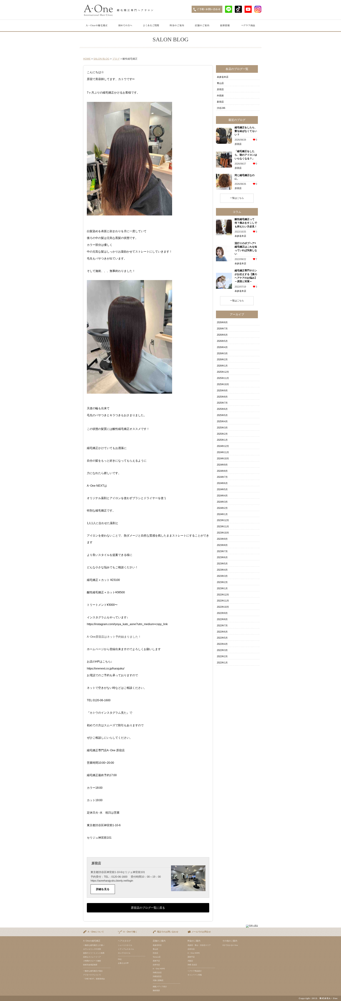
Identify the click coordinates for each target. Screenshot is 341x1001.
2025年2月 (222, 434)
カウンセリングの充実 (92, 949)
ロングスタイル (124, 953)
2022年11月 (223, 600)
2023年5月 (222, 563)
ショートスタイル (125, 945)
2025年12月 (223, 372)
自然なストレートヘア (92, 957)
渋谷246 (221, 108)
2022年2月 (222, 656)
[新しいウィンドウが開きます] (228, 12)
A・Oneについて (96, 932)
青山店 (220, 83)
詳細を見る (102, 889)
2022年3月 (222, 650)
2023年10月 (223, 532)
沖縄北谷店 (157, 972)
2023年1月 (222, 588)
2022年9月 (222, 613)
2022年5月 (222, 637)
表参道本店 (222, 77)
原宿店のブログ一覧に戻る (148, 907)
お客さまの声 (123, 963)
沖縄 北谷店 (192, 965)
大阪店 (190, 961)
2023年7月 (222, 551)
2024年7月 (222, 477)
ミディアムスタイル (126, 949)
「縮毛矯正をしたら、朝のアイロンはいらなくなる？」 (246, 155)
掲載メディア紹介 (160, 987)
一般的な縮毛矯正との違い (93, 945)
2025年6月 (222, 409)
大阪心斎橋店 (158, 980)
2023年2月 (222, 582)
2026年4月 (222, 347)
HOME (87, 58)
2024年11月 (223, 452)
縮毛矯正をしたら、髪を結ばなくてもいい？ (246, 131)
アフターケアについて (92, 975)
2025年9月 (222, 390)
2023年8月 (222, 545)
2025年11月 (223, 378)
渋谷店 (155, 953)
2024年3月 (222, 501)
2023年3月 (222, 576)
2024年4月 (222, 495)
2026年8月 (222, 322)
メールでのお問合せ (201, 932)
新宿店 (220, 101)
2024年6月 (222, 483)
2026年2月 (222, 359)
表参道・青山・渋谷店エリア (199, 945)
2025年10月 (223, 384)
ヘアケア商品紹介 (195, 971)
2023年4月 (222, 569)
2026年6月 (222, 334)
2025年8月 (222, 396)
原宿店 (220, 89)
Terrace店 (157, 957)
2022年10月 (223, 607)
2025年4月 (222, 421)
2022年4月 (222, 644)
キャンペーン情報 (195, 975)
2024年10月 (223, 458)
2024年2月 (222, 508)
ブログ (116, 58)
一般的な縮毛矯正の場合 (93, 971)
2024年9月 (222, 464)
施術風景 (156, 990)
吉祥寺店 (156, 965)
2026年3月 (222, 353)
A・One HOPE (159, 969)
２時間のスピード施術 (92, 961)
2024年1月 (222, 514)
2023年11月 (223, 526)
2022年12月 (223, 594)
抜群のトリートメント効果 (93, 953)
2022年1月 (222, 662)
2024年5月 (222, 489)
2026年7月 (222, 328)
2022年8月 (222, 619)
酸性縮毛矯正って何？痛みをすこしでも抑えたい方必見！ (246, 223)
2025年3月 (222, 427)
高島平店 (156, 961)
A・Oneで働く (130, 932)
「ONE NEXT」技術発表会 (94, 979)
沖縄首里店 (157, 976)
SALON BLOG (101, 58)
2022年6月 (222, 631)
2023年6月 (222, 557)
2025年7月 (222, 402)
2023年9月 (222, 539)
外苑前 (220, 95)
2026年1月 (222, 365)
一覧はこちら (237, 198)
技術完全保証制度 (90, 965)
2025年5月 (222, 415)
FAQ (119, 959)
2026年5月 (222, 341)
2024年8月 (222, 471)
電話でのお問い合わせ (167, 932)
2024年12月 (223, 446)
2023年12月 (223, 520)
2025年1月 (222, 440)
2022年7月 (222, 625)
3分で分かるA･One (230, 945)
